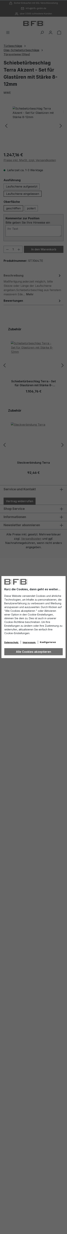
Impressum (29, 642)
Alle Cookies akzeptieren (33, 651)
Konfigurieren (48, 642)
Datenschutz (11, 642)
